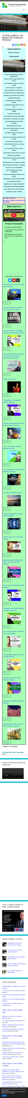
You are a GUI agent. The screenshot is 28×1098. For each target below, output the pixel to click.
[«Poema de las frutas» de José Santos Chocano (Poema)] (14, 738)
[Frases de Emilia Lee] (14, 391)
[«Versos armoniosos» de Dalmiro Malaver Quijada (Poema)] (14, 438)
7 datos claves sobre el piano (10, 1057)
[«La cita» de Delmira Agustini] (14, 505)
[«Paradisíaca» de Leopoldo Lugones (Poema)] (14, 415)
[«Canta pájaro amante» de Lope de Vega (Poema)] (14, 669)
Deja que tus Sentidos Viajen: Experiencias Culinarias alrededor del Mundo (13, 1071)
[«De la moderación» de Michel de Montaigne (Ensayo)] (14, 484)
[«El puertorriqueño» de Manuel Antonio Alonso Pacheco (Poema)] (14, 345)
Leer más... (6, 302)
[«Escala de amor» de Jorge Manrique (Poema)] (14, 692)
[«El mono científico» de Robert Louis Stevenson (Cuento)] (14, 322)
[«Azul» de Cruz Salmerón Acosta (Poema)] (14, 600)
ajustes (12, 1093)
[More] (24, 45)
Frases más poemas (17, 4)
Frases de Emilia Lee (9, 379)
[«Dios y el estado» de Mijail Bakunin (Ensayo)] (14, 461)
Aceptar (4, 1095)
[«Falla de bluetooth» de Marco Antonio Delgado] (14, 528)
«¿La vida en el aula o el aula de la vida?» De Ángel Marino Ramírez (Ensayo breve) (13, 356)
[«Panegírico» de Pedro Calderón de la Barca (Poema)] (14, 623)
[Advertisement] (14, 841)
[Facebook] (13, 45)
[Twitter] (16, 45)
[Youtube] (14, 280)
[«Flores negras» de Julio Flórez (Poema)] (14, 551)
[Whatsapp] (19, 45)
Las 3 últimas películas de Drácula (12, 1020)
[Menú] (24, 10)
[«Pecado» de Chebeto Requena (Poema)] (14, 715)
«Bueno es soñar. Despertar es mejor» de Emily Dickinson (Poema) (13, 562)
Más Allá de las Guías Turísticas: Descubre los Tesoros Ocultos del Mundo (12, 1077)
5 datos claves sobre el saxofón (11, 1048)
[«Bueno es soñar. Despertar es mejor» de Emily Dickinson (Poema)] (14, 576)
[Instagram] (21, 45)
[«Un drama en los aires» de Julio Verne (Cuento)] (14, 299)
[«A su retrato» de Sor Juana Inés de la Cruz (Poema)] (14, 646)
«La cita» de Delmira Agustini (12, 493)
